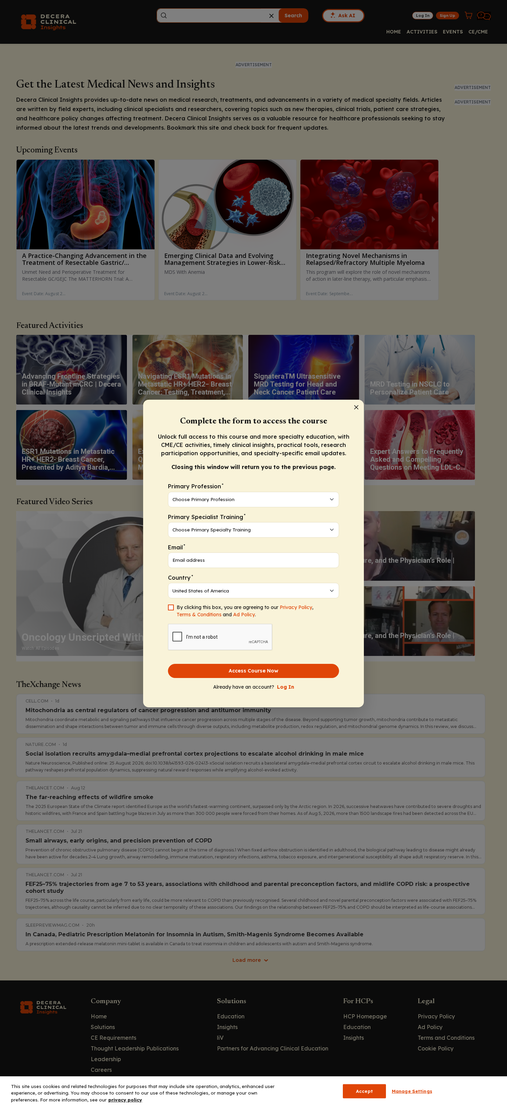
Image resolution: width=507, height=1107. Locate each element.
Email (176, 546)
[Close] (356, 407)
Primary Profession (195, 486)
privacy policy (125, 1100)
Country (180, 577)
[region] (253, 1091)
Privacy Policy (296, 607)
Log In (285, 687)
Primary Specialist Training (207, 516)
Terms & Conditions (199, 614)
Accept (364, 1091)
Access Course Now (253, 671)
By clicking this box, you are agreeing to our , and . (245, 611)
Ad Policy (244, 614)
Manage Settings (412, 1091)
